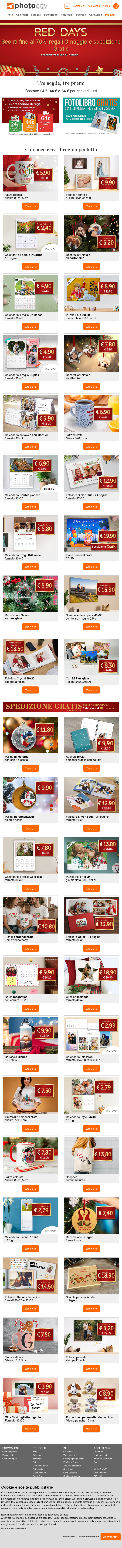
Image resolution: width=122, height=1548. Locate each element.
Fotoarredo (38, 1469)
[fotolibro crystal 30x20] (30, 657)
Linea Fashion (39, 1472)
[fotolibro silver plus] (91, 473)
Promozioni (7, 1455)
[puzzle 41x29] (91, 855)
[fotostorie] (91, 173)
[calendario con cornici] (30, 413)
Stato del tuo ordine (103, 1458)
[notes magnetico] (30, 975)
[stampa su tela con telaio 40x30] (91, 594)
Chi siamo (68, 1451)
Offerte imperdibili (10, 1451)
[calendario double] (30, 473)
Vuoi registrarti (70, 1455)
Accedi (107, 6)
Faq (95, 1462)
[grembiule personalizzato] (30, 1095)
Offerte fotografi (9, 1458)
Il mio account (100, 1455)
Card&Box (37, 1476)
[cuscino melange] (91, 975)
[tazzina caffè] (91, 413)
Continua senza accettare (13, 1528)
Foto (35, 1451)
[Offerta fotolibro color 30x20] (91, 915)
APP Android (100, 1472)
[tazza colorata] (30, 1155)
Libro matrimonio (40, 1465)
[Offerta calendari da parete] (30, 233)
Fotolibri (36, 1462)
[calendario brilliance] (30, 293)
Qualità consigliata (71, 1476)
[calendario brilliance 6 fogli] (30, 534)
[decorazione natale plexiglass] (30, 594)
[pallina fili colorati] (30, 735)
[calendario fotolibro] (91, 1035)
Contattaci (98, 1451)
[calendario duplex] (30, 353)
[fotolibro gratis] (91, 116)
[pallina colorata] (30, 795)
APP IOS (98, 1475)
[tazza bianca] (30, 173)
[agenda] (91, 735)
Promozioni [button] (78, 6)
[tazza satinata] (30, 1336)
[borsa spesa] (91, 1155)
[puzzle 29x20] (91, 293)
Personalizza (68, 1536)
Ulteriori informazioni (88, 1536)
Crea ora (91, 206)
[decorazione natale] (91, 233)
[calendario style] (91, 1095)
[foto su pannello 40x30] (91, 1336)
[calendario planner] (30, 1216)
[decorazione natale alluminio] (91, 353)
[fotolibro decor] (30, 1276)
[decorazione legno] (91, 1216)
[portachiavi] (91, 1396)
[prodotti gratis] (30, 116)
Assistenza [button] (94, 6)
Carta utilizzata (70, 1472)
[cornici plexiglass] (91, 657)
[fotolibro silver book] (91, 795)
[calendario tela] (30, 855)
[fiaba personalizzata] (91, 534)
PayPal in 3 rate (70, 1462)
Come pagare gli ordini (73, 1458)
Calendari (37, 1455)
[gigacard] (30, 1396)
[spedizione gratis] (61, 707)
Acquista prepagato (72, 1465)
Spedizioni (68, 1469)
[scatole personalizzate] (91, 1276)
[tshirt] (30, 915)
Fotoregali (37, 1458)
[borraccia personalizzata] (30, 1035)
